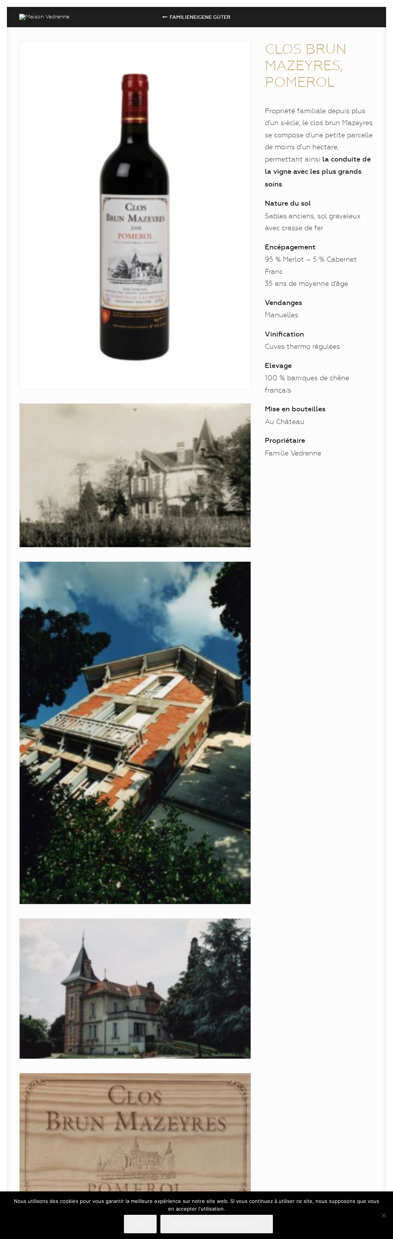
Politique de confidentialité (217, 1224)
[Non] (383, 1215)
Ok (140, 1224)
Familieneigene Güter (200, 17)
